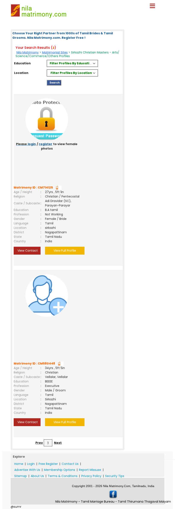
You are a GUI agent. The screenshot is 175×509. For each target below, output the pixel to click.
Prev (39, 443)
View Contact (27, 250)
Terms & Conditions (62, 476)
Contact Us (70, 464)
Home (18, 464)
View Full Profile (65, 250)
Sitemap (20, 476)
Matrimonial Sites (55, 52)
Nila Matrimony (27, 52)
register (45, 144)
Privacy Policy (91, 476)
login (32, 144)
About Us (37, 476)
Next (58, 443)
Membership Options (59, 470)
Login (31, 464)
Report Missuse (90, 470)
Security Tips (114, 476)
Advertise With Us (27, 470)
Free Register (48, 464)
